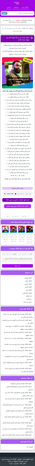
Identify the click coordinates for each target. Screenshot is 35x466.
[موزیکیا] (18, 3)
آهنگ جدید (25, 7)
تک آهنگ (25, 28)
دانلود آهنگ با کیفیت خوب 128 (16, 200)
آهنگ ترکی (28, 281)
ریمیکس (16, 7)
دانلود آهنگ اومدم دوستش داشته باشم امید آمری (17, 435)
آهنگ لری (29, 290)
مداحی (9, 7)
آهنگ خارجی (28, 284)
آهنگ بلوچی (28, 278)
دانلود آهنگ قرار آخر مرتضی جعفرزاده (21, 384)
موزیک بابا (30, 447)
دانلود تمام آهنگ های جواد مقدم (17, 206)
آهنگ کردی (28, 287)
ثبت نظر (17, 266)
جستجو (4, 13)
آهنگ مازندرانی (27, 293)
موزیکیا (31, 28)
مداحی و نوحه (28, 302)
